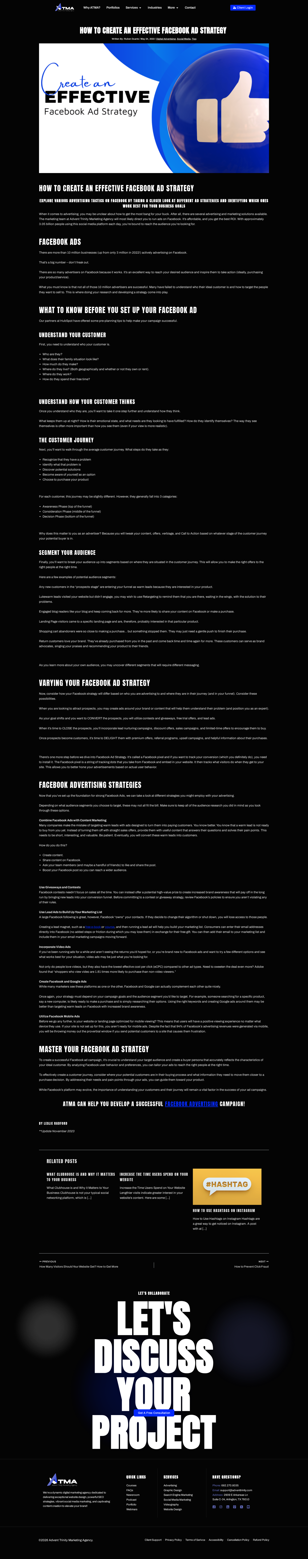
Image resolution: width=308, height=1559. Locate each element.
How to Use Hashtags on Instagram (224, 1210)
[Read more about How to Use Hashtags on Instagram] (227, 1186)
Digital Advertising (166, 39)
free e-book (93, 927)
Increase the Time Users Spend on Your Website (154, 1176)
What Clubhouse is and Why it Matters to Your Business (81, 1176)
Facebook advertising (191, 1104)
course (109, 927)
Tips (194, 39)
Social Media (184, 39)
